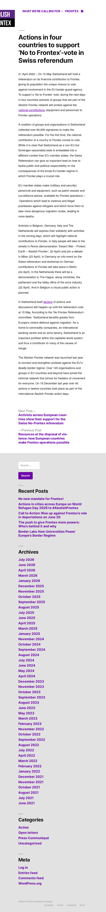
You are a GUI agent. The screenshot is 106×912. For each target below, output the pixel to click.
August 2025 (28, 607)
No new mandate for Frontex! (41, 499)
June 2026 (26, 565)
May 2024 (26, 671)
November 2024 (31, 639)
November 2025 (31, 591)
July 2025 (26, 613)
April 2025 (26, 623)
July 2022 (26, 750)
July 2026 (26, 560)
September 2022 (31, 740)
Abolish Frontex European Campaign (35, 901)
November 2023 (31, 687)
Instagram (71, 905)
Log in (23, 867)
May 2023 (26, 713)
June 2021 (26, 803)
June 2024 (26, 665)
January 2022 (29, 771)
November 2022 (31, 729)
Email (82, 905)
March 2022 (27, 761)
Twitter (60, 905)
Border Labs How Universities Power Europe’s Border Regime (46, 533)
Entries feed (27, 873)
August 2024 (28, 655)
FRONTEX (71, 11)
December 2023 (31, 681)
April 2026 (26, 570)
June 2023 (26, 708)
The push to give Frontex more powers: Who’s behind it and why (49, 524)
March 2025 (27, 628)
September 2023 (31, 697)
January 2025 (29, 634)
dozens (47, 302)
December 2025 (31, 586)
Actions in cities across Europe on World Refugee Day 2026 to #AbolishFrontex (50, 506)
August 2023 (28, 702)
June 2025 (26, 618)
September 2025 (31, 602)
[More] (82, 11)
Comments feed (31, 878)
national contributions (31, 110)
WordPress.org (30, 883)
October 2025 (29, 597)
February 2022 (29, 766)
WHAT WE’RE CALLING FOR (41, 11)
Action (23, 827)
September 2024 (31, 650)
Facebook (48, 905)
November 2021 (30, 782)
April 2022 (26, 755)
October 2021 (29, 787)
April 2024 (26, 676)
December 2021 (30, 777)
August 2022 (28, 745)
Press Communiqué (33, 838)
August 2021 (28, 793)
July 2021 (26, 798)
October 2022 (29, 734)
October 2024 (29, 644)
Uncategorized (30, 843)
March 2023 (27, 718)
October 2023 (29, 692)
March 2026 (27, 575)
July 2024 (26, 660)
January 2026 (29, 581)
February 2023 (29, 724)
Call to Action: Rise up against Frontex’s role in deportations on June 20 (52, 515)
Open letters (28, 833)
